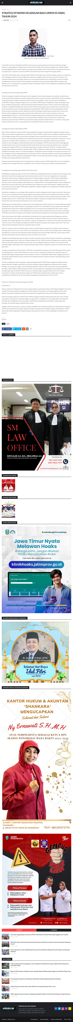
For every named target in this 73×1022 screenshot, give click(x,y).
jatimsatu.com (11, 1019)
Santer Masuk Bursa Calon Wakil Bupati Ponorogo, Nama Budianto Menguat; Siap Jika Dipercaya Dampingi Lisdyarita (40, 950)
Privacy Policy (67, 1019)
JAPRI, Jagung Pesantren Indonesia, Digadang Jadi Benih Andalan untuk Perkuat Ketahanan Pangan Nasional (40, 994)
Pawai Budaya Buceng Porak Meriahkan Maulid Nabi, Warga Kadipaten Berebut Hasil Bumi (35, 979)
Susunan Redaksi (44, 1019)
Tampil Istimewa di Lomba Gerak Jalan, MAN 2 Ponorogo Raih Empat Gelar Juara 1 (33, 986)
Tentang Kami (34, 1019)
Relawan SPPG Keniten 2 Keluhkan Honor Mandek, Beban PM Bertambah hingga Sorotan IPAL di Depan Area (40, 971)
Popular (19, 930)
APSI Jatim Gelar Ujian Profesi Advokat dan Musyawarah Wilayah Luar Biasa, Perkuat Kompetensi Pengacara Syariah (40, 943)
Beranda (4, 9)
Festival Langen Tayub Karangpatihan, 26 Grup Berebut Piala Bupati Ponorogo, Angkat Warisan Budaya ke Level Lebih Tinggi (39, 964)
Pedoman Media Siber (56, 1019)
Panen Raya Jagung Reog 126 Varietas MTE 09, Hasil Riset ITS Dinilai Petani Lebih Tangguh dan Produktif (39, 934)
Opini (8, 9)
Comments (54, 930)
